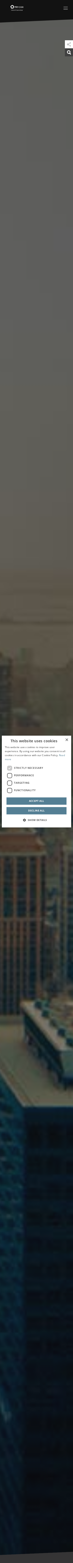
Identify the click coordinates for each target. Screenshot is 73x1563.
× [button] (66, 739)
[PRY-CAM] (11, 7)
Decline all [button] (36, 810)
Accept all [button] (36, 801)
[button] (36, 820)
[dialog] (36, 781)
